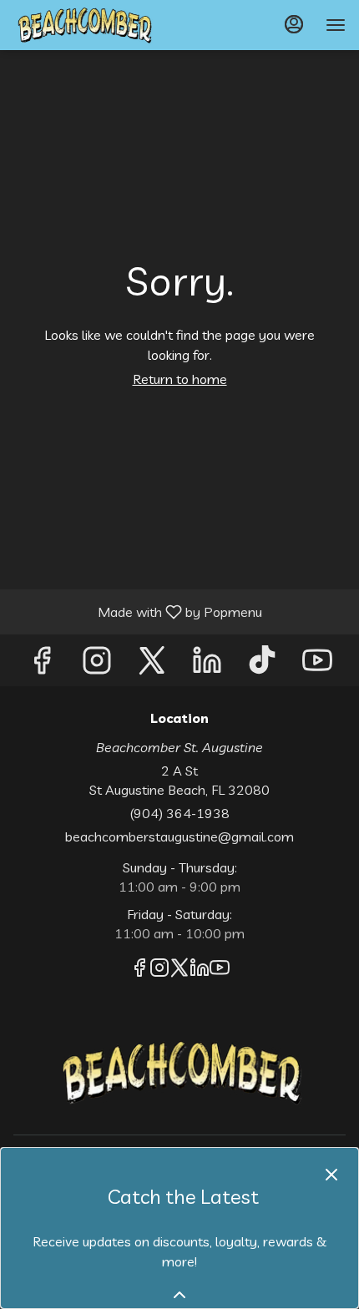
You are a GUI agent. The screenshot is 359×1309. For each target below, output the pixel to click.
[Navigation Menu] (335, 25)
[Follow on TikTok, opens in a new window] (262, 664)
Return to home (180, 379)
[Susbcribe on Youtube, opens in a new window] (317, 664)
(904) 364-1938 (180, 813)
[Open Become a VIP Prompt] (179, 1295)
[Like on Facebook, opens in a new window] (42, 664)
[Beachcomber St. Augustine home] (88, 25)
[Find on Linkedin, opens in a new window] (207, 664)
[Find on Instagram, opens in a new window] (97, 664)
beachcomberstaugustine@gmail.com (179, 836)
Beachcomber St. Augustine (179, 1071)
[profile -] (294, 24)
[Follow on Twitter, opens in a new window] (152, 664)
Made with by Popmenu (137, 611)
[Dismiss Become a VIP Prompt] (331, 1175)
